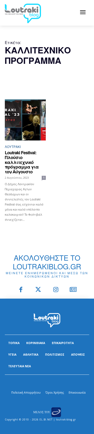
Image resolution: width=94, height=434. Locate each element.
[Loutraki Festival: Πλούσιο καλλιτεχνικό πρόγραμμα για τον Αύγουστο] (25, 119)
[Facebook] (20, 290)
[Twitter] (38, 290)
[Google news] (73, 290)
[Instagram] (55, 290)
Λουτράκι (13, 146)
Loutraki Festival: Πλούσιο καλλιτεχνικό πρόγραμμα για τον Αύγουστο (22, 162)
